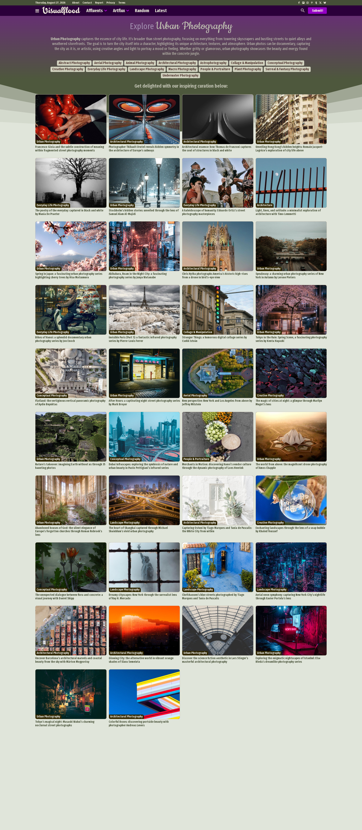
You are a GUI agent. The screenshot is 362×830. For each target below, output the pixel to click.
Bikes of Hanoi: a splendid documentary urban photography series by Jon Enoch (63, 339)
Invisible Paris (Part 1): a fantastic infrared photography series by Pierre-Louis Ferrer (143, 339)
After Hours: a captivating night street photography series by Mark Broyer (144, 402)
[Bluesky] (325, 3)
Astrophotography (213, 63)
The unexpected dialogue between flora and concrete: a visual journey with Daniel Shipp (69, 596)
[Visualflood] (61, 11)
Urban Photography (48, 141)
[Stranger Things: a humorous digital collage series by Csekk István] (217, 310)
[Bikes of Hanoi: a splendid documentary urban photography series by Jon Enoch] (70, 310)
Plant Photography (248, 69)
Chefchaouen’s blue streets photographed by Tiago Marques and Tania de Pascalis (213, 596)
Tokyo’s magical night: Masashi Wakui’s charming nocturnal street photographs (64, 723)
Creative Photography (67, 69)
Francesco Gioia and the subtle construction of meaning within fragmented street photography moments (69, 148)
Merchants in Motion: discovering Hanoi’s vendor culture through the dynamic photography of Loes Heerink (216, 466)
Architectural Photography (177, 63)
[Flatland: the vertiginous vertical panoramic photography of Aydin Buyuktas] (70, 373)
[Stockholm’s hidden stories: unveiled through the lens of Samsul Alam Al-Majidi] (144, 183)
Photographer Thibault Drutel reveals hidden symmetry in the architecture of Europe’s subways (144, 148)
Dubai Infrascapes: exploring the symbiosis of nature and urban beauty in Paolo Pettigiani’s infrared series (143, 466)
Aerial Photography (108, 63)
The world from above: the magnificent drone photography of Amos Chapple (291, 466)
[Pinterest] (312, 3)
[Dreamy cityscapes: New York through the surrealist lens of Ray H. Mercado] (144, 567)
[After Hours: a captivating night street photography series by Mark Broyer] (144, 373)
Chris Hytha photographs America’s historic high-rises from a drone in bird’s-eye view (215, 275)
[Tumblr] (316, 3)
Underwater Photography (180, 75)
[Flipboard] (303, 3)
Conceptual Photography (285, 63)
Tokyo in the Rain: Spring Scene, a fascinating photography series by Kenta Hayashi (291, 339)
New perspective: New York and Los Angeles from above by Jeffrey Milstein (217, 402)
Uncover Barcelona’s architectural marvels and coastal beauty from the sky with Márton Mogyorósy (68, 660)
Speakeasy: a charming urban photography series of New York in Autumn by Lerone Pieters (290, 275)
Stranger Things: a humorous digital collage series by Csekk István (214, 339)
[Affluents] (37, 11)
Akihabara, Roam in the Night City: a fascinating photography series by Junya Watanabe (138, 275)
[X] (320, 3)
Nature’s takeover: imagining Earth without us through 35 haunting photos (70, 466)
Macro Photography (182, 69)
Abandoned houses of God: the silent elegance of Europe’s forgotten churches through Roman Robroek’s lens (68, 531)
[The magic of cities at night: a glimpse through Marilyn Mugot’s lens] (291, 373)
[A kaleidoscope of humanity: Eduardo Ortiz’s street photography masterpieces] (217, 183)
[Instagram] (307, 3)
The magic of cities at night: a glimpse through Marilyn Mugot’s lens (289, 402)
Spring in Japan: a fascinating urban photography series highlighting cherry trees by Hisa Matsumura (68, 275)
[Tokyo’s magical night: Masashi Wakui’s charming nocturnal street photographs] (70, 694)
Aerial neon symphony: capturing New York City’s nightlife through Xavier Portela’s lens (290, 596)
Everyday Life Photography (106, 69)
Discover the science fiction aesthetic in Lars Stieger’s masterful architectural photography (215, 660)
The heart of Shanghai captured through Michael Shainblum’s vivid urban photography (138, 529)
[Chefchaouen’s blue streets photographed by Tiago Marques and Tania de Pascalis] (217, 567)
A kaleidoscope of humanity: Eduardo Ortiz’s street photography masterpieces (213, 212)
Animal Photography (140, 63)
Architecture (264, 205)
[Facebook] (299, 3)
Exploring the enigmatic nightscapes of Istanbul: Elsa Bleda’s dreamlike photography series (288, 660)
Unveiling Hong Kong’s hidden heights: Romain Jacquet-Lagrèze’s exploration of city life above (289, 148)
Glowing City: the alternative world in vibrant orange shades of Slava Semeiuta (141, 660)
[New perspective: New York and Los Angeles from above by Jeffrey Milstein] (217, 373)
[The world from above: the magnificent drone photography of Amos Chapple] (291, 437)
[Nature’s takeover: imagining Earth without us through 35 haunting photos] (70, 437)
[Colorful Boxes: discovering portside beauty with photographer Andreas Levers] (144, 694)
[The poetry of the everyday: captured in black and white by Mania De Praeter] (70, 183)
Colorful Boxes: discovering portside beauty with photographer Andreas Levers (139, 723)
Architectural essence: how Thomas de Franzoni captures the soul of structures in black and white (216, 148)
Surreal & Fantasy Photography (287, 69)
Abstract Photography (74, 63)
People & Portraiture (215, 69)
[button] (302, 10)
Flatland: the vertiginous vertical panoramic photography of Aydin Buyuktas (70, 402)
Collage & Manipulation (247, 63)
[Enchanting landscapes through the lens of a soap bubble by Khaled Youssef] (291, 500)
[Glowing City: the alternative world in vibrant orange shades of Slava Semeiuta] (144, 630)
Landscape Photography (147, 69)
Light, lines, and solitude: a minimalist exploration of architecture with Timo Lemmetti (288, 212)
